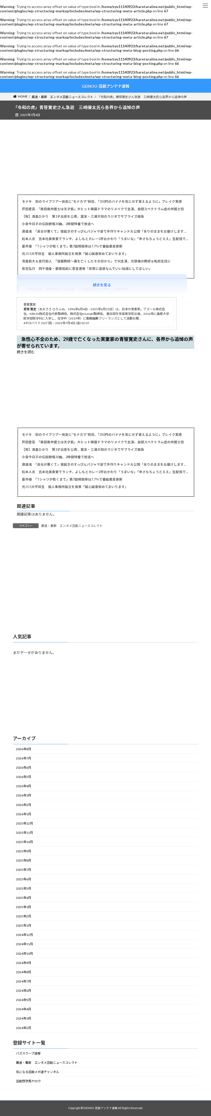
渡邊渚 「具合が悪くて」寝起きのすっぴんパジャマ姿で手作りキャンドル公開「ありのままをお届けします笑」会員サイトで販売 (105, 231)
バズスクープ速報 (28, 1053)
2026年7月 (23, 758)
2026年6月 (23, 767)
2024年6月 (23, 991)
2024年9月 (23, 963)
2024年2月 (23, 1028)
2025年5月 (23, 888)
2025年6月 (23, 879)
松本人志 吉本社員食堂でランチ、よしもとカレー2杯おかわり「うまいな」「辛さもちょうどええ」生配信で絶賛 (105, 239)
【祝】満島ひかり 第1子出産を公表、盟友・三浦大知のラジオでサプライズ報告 (83, 216)
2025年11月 (24, 833)
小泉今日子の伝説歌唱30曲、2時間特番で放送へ (58, 224)
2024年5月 (23, 1000)
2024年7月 (23, 981)
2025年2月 (23, 916)
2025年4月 (23, 898)
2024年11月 (24, 944)
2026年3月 (23, 796)
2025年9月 (23, 851)
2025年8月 (23, 860)
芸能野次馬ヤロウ (28, 1081)
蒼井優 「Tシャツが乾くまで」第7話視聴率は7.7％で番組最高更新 (72, 246)
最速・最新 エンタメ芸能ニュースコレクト (72, 526)
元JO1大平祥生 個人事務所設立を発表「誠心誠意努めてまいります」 (75, 254)
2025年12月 (24, 823)
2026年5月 (23, 777)
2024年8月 (23, 972)
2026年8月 (23, 749)
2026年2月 (23, 805)
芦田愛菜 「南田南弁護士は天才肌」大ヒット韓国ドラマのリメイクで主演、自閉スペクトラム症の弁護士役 (103, 209)
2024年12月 (24, 935)
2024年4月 (23, 1009)
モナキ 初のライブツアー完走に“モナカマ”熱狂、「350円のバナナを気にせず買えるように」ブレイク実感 (102, 201)
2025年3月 (23, 907)
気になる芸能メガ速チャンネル (37, 1072)
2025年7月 (23, 870)
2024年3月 (23, 1019)
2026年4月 (23, 786)
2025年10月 (24, 842)
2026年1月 (23, 814)
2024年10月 (24, 953)
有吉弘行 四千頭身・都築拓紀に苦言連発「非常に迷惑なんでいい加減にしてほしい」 (87, 269)
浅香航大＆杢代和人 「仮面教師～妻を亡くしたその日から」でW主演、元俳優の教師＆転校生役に (96, 261)
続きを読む (26, 352)
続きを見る (102, 285)
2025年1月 (23, 925)
